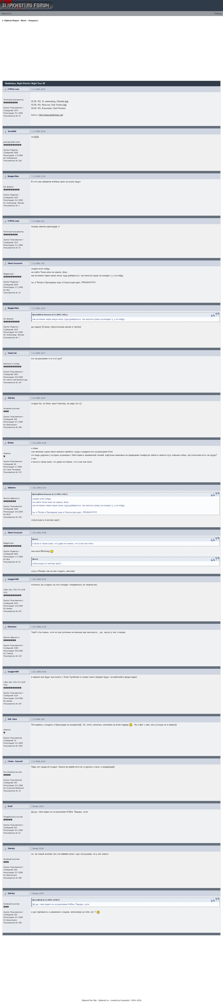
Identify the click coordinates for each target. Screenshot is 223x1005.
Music (23, 20)
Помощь (218, 13)
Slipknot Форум (11, 20)
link (66, 101)
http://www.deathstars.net (51, 115)
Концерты (33, 20)
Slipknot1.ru (6, 13)
